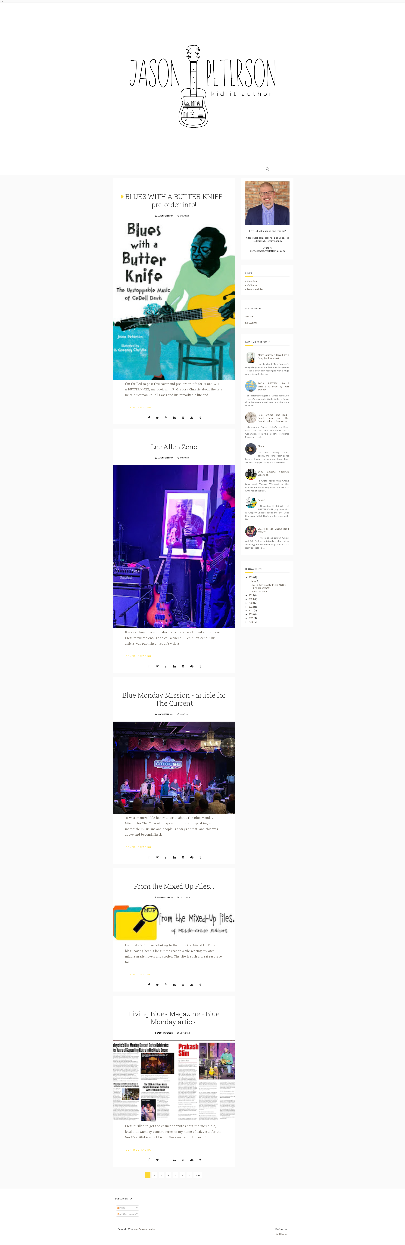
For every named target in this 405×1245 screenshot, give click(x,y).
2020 (251, 614)
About (261, 446)
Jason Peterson (165, 216)
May (254, 581)
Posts (122, 1207)
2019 (251, 618)
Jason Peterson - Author (144, 1229)
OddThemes (281, 1234)
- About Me (251, 281)
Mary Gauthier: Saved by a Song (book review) (273, 356)
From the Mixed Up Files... (174, 886)
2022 (251, 606)
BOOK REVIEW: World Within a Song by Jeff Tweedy (273, 386)
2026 (251, 577)
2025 (251, 595)
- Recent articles (254, 289)
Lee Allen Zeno (174, 446)
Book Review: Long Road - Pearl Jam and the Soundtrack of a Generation (273, 418)
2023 (251, 602)
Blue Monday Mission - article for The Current (174, 699)
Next (198, 1175)
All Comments (127, 1214)
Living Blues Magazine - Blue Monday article (174, 1017)
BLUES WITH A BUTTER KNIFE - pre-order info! (176, 200)
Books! (261, 500)
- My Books (251, 285)
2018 (251, 621)
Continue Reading (138, 407)
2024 (251, 599)
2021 (251, 610)
